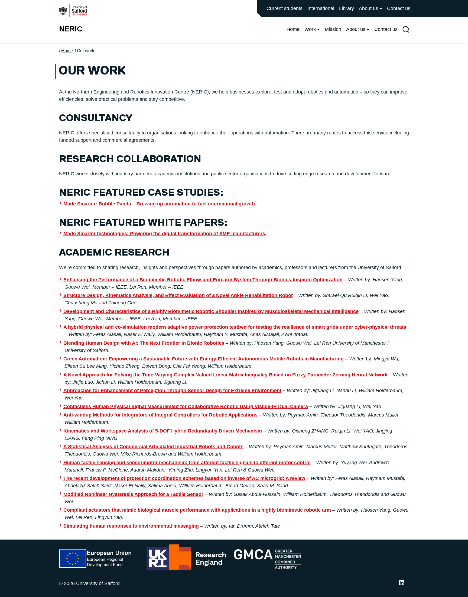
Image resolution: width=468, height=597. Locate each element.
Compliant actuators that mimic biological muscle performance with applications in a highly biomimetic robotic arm (197, 510)
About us (368, 8)
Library (346, 8)
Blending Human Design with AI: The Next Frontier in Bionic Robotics (143, 343)
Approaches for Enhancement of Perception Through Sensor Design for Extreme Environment (172, 390)
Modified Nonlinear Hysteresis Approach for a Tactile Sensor (133, 494)
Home (293, 29)
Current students (284, 8)
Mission (333, 29)
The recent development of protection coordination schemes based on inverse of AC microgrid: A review (184, 478)
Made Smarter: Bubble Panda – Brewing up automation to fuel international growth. (159, 203)
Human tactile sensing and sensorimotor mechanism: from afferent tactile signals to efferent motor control (187, 462)
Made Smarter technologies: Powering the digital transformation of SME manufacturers (164, 233)
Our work (85, 51)
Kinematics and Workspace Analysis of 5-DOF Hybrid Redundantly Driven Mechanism (162, 431)
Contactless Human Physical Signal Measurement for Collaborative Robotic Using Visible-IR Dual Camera (185, 406)
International (320, 8)
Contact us (398, 8)
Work (310, 29)
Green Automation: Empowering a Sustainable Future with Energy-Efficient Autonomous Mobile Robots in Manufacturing (203, 359)
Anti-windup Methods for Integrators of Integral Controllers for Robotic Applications (160, 415)
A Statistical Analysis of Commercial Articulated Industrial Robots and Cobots (153, 446)
